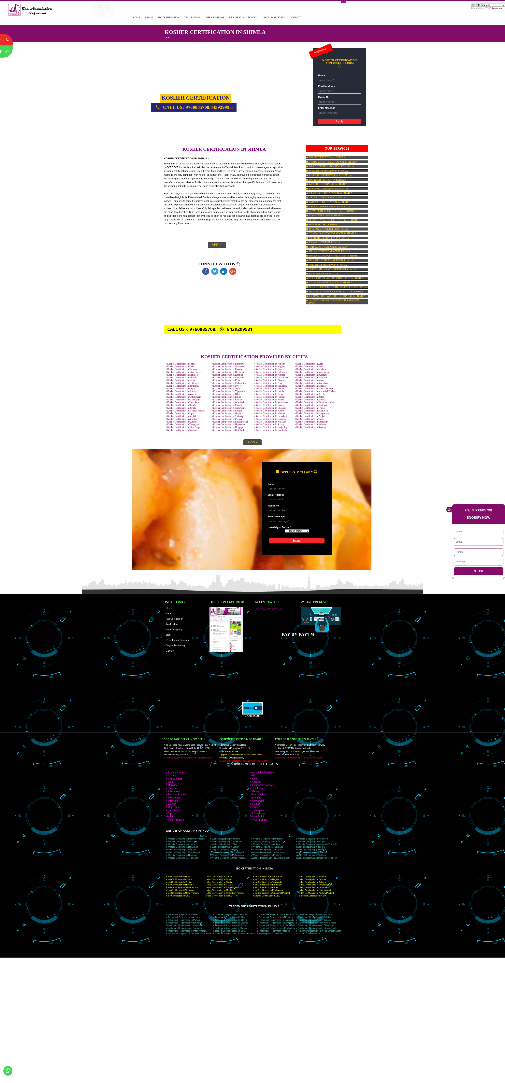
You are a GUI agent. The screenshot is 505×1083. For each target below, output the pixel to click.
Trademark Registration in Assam (183, 917)
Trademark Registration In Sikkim (230, 920)
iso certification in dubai (308, 933)
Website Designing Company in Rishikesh (317, 858)
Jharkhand (258, 788)
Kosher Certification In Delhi (181, 366)
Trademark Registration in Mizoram (314, 914)
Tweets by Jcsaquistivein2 (269, 609)
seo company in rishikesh (270, 933)
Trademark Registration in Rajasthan (276, 914)
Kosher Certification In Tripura (310, 408)
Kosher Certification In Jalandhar (270, 419)
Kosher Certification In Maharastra (229, 383)
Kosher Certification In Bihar (226, 394)
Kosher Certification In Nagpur (270, 366)
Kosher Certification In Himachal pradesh (315, 402)
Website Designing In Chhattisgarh (227, 852)
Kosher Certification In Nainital (270, 375)
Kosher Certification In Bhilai (227, 397)
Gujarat (256, 781)
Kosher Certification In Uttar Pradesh (184, 372)
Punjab (256, 803)
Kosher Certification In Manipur (270, 413)
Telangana (258, 810)
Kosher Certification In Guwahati (271, 416)
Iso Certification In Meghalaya (268, 890)
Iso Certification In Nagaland (267, 879)
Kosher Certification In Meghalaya (312, 413)
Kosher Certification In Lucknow (228, 364)
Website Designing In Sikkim (225, 847)
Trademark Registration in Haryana (184, 923)
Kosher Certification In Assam (181, 394)
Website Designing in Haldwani (182, 855)
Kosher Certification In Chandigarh (183, 399)
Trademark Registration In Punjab (183, 920)
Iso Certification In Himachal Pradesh (226, 893)
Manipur (256, 797)
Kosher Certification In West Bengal (184, 427)
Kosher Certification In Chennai (311, 386)
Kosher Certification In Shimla (181, 405)
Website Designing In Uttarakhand (268, 852)
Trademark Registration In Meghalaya (276, 928)
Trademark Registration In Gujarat (231, 923)
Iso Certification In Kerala (266, 887)
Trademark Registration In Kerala (230, 925)
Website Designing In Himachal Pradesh (271, 858)
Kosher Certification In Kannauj (311, 427)
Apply (217, 244)
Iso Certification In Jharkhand (315, 887)
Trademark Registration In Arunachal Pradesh (189, 933)
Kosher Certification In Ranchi (181, 408)
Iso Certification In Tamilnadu (268, 882)
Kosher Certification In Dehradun (228, 372)
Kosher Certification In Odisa (310, 419)
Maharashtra (259, 794)
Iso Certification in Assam (179, 879)
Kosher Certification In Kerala (181, 364)
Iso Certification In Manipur (221, 890)
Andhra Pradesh (176, 772)
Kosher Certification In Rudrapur (311, 375)
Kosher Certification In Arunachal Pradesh (316, 391)
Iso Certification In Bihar (219, 879)
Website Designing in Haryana (181, 849)
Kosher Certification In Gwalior (228, 413)
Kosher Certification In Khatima (182, 377)
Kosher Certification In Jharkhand (312, 405)
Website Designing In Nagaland (226, 841)
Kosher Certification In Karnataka (312, 383)
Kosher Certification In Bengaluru (183, 386)
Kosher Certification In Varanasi (182, 369)
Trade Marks (192, 17)
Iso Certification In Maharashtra (182, 887)
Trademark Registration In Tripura (314, 920)
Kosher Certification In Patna (269, 394)
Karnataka (173, 791)
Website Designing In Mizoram (182, 841)
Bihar (255, 775)
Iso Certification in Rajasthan (268, 876)
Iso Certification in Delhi (178, 876)
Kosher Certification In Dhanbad (270, 408)
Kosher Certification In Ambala (310, 399)
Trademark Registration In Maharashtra (186, 925)
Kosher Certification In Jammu (269, 405)
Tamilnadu (173, 810)
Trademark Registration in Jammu (230, 914)
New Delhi (258, 800)
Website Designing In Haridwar (311, 855)
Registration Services (243, 17)
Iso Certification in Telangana (181, 890)
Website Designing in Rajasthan (182, 847)
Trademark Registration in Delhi (182, 914)
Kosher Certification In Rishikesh (228, 430)
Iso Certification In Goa (178, 896)
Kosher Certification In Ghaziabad (229, 366)
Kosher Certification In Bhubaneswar (230, 422)
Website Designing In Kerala (310, 849)
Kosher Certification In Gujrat (181, 388)
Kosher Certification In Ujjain (181, 413)
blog (168, 634)
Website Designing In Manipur (266, 855)
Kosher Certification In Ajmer (310, 380)
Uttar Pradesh (175, 819)
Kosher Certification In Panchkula (183, 402)
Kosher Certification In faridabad (228, 402)
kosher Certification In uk (313, 896)
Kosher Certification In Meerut (227, 369)
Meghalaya (173, 797)
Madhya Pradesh (177, 794)
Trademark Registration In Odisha (314, 917)
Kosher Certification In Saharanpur (312, 372)
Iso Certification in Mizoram (314, 876)
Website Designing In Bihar (224, 844)
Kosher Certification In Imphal (181, 416)
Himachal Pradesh (262, 785)
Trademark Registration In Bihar (229, 917)
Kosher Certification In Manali (227, 405)
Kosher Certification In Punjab (310, 416)
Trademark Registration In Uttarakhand (316, 928)
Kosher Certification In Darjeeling (271, 427)
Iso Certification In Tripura (313, 882)
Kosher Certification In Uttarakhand (272, 377)
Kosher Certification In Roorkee (228, 375)
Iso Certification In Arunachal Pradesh (272, 893)
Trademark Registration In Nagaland (275, 917)
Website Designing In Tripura (311, 847)
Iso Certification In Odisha (313, 879)
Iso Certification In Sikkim (220, 882)
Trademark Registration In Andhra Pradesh (234, 933)
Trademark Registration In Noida (274, 931)
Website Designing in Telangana (182, 858)
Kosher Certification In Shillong (228, 416)
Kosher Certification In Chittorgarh (183, 383)
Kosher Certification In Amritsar (182, 419)
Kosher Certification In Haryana (270, 397)
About (149, 17)
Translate (497, 8)
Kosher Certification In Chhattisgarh (184, 397)
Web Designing (215, 17)
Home (136, 17)
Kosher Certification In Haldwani (271, 372)
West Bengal (259, 819)
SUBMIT (478, 571)
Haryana (172, 785)
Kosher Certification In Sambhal (182, 430)
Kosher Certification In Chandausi (229, 377)
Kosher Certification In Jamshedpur (229, 408)
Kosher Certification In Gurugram (312, 422)
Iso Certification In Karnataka (268, 884)
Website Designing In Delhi (224, 849)
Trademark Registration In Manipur (231, 928)
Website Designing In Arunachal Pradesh (317, 844)
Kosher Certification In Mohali (227, 419)
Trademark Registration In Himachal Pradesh (319, 931)
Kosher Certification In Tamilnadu (271, 386)
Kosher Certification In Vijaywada (229, 391)
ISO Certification (168, 17)
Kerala (256, 791)
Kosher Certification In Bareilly (311, 394)
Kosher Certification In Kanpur (270, 364)
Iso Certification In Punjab (179, 882)
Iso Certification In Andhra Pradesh (317, 893)
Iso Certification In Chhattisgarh (223, 887)
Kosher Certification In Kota (226, 380)
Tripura (171, 813)
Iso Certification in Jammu (220, 876)
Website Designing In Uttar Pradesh (228, 858)
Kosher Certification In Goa (268, 369)
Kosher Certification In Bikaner (270, 380)
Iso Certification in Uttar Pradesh (183, 893)
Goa (170, 781)
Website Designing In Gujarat (266, 844)
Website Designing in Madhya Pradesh (186, 839)
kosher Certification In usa (267, 896)
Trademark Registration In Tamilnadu (276, 920)
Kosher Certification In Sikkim (269, 424)
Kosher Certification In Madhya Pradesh (186, 411)
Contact (295, 17)
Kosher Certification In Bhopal (227, 411)
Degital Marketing (175, 645)
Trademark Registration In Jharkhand (276, 925)
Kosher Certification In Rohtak (310, 397)
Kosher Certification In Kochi (310, 366)
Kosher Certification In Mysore (227, 386)
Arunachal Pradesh (263, 772)
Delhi (255, 778)
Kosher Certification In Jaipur (181, 380)
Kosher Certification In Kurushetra (271, 402)
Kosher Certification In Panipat (269, 399)
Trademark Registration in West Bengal (316, 923)
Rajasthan (173, 807)
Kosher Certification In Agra (309, 364)
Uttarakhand (259, 813)
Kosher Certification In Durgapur (228, 427)
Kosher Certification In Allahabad (312, 411)
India (170, 816)
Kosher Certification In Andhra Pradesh (314, 388)
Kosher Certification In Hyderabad (229, 424)
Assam (171, 775)
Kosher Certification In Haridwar (182, 375)
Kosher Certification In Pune (268, 383)
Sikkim (256, 807)
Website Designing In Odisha (266, 841)
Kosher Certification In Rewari (227, 399)
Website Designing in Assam (181, 844)
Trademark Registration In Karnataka (276, 923)
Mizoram (172, 800)
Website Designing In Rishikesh (312, 839)
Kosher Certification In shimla (227, 388)
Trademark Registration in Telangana (184, 928)
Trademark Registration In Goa (229, 931)
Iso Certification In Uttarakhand (316, 890)
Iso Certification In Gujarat (220, 884)
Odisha (171, 803)
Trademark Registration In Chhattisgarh (316, 925)
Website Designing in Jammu (225, 839)
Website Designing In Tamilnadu (267, 847)
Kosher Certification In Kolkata (311, 424)
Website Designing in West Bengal (183, 852)
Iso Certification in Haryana (180, 884)
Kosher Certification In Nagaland (270, 422)
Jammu (172, 788)
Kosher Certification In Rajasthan (311, 377)
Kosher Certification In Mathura (311, 369)
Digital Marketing (273, 17)
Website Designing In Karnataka (267, 849)
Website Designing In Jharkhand (312, 852)
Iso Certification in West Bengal (316, 884)
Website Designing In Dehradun (267, 839)
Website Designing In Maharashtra (227, 855)
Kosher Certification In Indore (269, 411)
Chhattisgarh (174, 778)
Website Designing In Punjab (311, 841)
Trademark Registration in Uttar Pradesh (187, 931)
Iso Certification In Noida (220, 896)
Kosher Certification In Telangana (183, 424)
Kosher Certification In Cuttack (181, 422)
